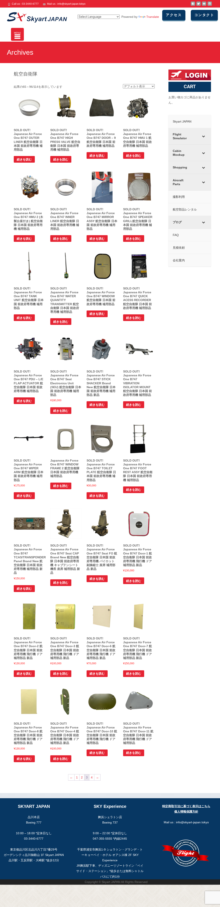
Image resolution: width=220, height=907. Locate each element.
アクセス (174, 15)
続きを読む (24, 159)
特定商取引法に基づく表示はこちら (186, 806)
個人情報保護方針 (186, 811)
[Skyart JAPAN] (33, 16)
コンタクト (204, 15)
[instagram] (210, 5)
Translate (152, 16)
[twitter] (198, 5)
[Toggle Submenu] (203, 136)
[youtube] (204, 5)
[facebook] (193, 5)
